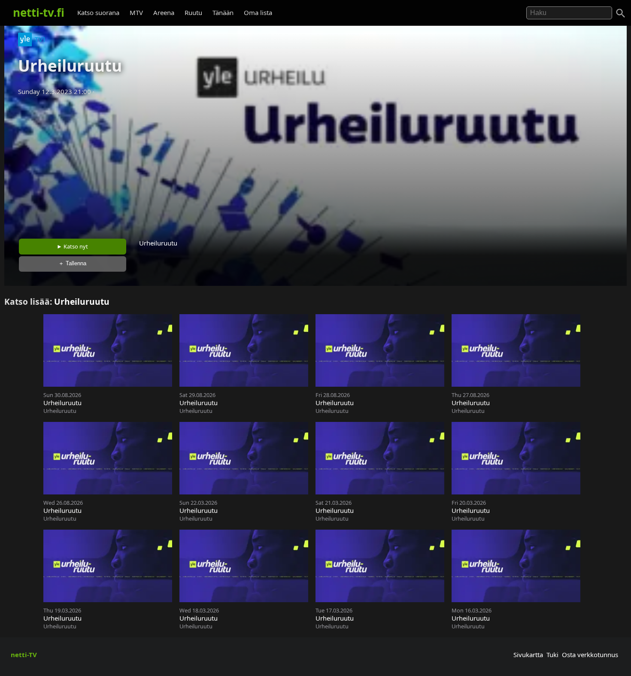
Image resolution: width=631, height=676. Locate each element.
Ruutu (193, 12)
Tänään (223, 12)
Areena (163, 12)
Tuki (552, 654)
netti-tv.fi (38, 12)
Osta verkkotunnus (590, 654)
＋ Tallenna (72, 263)
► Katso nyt (72, 246)
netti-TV (24, 654)
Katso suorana (98, 12)
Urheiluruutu (81, 301)
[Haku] (620, 13)
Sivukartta (528, 654)
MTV (136, 12)
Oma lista (258, 12)
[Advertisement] (315, 164)
